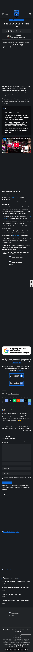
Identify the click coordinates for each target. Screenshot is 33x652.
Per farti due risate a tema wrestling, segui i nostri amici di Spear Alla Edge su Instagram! (16, 130)
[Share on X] (11, 31)
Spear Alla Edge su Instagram (14, 254)
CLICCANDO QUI (6, 242)
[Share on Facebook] (8, 31)
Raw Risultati (15, 394)
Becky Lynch (14, 197)
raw (9, 394)
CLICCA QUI (12, 249)
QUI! (22, 45)
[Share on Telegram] (18, 649)
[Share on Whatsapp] (11, 649)
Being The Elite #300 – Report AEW (12, 594)
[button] (3, 14)
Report (21, 20)
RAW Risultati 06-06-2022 (12, 112)
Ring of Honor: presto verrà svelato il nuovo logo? (16, 581)
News (15, 20)
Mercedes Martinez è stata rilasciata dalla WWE (15, 587)
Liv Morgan (16, 235)
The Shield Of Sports (26, 634)
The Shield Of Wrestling (8, 642)
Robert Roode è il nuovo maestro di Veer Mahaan (15, 600)
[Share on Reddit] (14, 649)
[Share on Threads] (26, 400)
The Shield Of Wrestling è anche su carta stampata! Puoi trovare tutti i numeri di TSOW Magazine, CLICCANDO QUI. (17, 117)
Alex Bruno (18, 35)
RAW (11, 20)
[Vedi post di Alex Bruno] (9, 36)
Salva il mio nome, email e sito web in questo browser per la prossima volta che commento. (17, 478)
